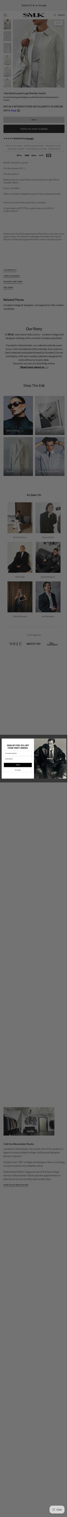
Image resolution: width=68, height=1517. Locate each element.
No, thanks (16, 770)
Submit (16, 765)
